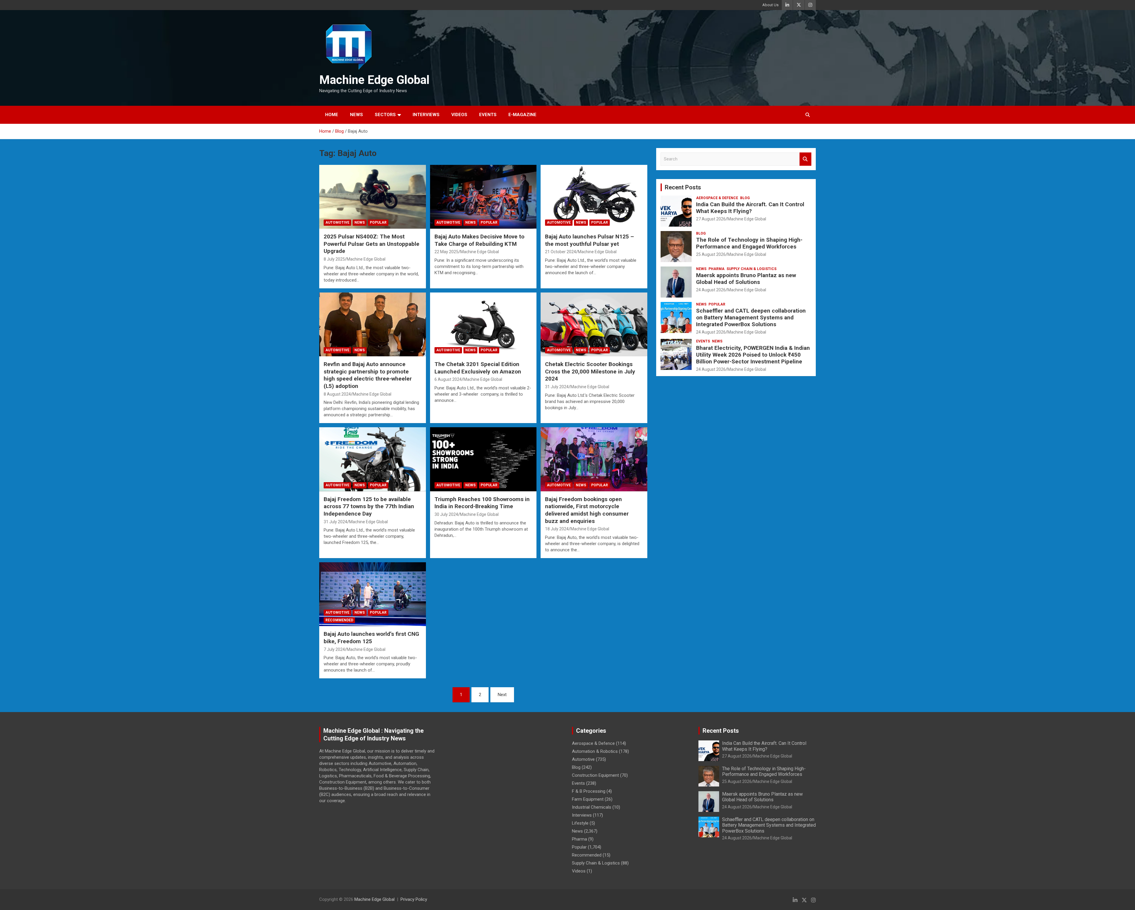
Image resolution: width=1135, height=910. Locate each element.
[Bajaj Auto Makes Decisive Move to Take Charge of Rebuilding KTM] (483, 197)
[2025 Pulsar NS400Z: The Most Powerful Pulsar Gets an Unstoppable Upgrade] (372, 197)
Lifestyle (580, 823)
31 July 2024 (557, 386)
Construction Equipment (595, 775)
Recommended (339, 620)
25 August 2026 (711, 254)
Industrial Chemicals (591, 807)
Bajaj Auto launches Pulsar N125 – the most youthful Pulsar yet (589, 240)
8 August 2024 (337, 394)
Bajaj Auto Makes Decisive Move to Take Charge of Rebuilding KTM (479, 240)
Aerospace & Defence (717, 198)
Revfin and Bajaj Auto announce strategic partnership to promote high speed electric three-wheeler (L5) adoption (368, 375)
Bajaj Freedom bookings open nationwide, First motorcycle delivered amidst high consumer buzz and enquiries (587, 510)
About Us (770, 5)
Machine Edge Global (374, 80)
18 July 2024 (557, 528)
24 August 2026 (711, 289)
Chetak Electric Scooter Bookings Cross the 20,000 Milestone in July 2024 (590, 371)
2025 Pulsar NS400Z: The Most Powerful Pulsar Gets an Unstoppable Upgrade (371, 243)
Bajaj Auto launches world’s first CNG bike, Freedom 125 (371, 637)
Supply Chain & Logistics (751, 269)
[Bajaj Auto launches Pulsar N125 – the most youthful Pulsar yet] (594, 197)
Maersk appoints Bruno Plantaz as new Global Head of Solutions (746, 278)
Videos (459, 114)
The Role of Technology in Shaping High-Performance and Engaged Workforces (749, 243)
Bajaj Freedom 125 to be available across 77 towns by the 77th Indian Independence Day (369, 506)
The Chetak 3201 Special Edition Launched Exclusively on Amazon (478, 368)
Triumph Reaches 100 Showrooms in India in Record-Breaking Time (482, 503)
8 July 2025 (334, 259)
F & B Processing (588, 791)
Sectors (385, 114)
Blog (745, 198)
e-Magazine (522, 114)
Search (805, 159)
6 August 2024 (448, 379)
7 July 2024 (334, 649)
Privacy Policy (414, 899)
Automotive (337, 222)
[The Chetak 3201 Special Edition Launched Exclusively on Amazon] (483, 324)
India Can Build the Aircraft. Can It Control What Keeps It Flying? (750, 207)
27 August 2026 (711, 219)
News (356, 114)
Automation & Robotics (595, 751)
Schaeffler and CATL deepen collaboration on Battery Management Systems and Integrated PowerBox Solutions (751, 317)
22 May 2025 (446, 251)
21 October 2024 (560, 251)
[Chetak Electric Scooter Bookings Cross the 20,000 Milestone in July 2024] (594, 324)
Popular (378, 222)
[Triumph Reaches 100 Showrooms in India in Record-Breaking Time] (483, 459)
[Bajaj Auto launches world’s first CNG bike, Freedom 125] (372, 594)
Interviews (426, 114)
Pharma (716, 269)
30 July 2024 (446, 514)
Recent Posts (683, 187)
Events (488, 114)
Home (331, 114)
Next (502, 694)
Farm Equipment (588, 799)
